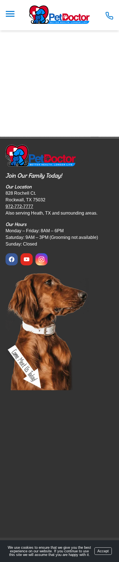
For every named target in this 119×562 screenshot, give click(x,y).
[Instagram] (41, 259)
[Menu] (10, 14)
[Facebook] (12, 259)
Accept (103, 551)
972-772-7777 (19, 206)
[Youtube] (26, 259)
